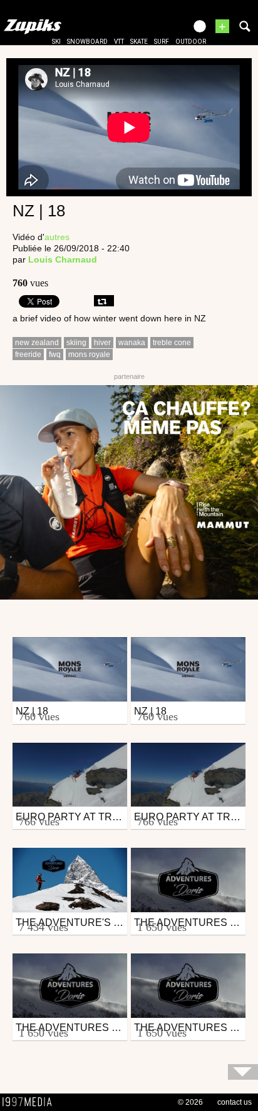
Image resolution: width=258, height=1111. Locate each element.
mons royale (89, 354)
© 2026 (190, 1102)
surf (161, 41)
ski (56, 41)
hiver (102, 342)
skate (139, 41)
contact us (234, 1102)
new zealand (37, 342)
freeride (28, 354)
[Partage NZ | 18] (104, 300)
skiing (76, 342)
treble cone (172, 342)
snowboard (87, 41)
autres (57, 237)
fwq (55, 354)
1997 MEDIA (30, 1102)
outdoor (190, 41)
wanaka (131, 342)
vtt (119, 41)
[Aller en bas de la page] (243, 1072)
